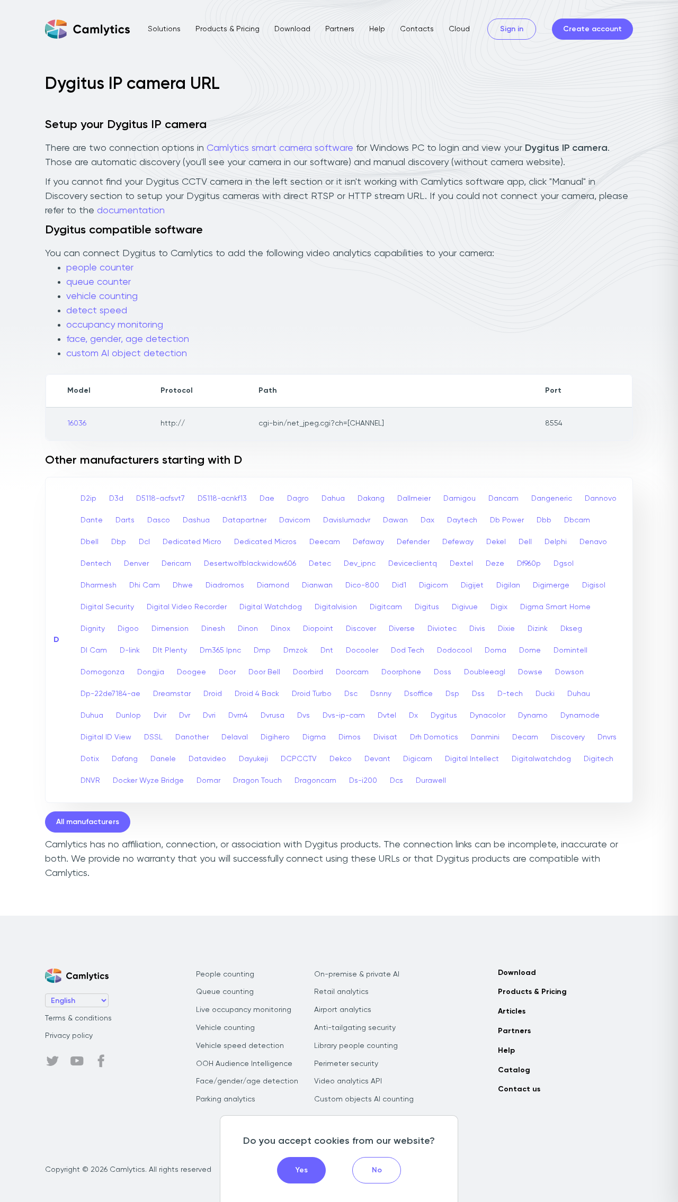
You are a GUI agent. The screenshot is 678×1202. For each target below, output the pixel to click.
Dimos (349, 737)
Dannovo (601, 498)
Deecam (324, 542)
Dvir (160, 715)
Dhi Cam (144, 585)
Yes (302, 1170)
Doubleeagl (484, 672)
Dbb (544, 520)
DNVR (90, 780)
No (377, 1170)
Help (377, 29)
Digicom (433, 585)
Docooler (362, 650)
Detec (320, 563)
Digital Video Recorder (187, 607)
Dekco (340, 759)
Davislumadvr (346, 520)
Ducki (545, 694)
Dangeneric (551, 498)
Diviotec (442, 628)
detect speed (96, 310)
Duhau (578, 694)
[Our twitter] (52, 1061)
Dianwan (317, 585)
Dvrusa (272, 715)
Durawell (431, 780)
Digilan (508, 585)
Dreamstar (172, 694)
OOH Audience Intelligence (244, 1064)
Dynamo (533, 715)
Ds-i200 (363, 780)
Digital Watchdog (270, 607)
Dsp (452, 694)
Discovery (568, 737)
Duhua (92, 715)
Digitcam (386, 607)
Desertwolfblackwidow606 (250, 563)
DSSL (153, 737)
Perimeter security (346, 1064)
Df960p (529, 563)
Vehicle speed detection (240, 1046)
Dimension (170, 628)
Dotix (90, 759)
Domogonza (102, 672)
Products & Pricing (227, 29)
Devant (377, 759)
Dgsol (564, 563)
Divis (477, 628)
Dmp (262, 650)
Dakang (371, 498)
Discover (361, 628)
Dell (525, 542)
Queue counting (225, 992)
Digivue (465, 607)
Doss (442, 672)
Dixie (506, 628)
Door (227, 672)
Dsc (351, 694)
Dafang (125, 759)
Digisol (593, 585)
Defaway (368, 542)
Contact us (519, 1089)
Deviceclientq (412, 563)
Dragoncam (315, 780)
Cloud (459, 29)
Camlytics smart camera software (280, 148)
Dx (413, 715)
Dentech (96, 563)
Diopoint (318, 628)
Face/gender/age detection (247, 1081)
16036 (76, 423)
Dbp (118, 542)
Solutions (164, 29)
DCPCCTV (299, 759)
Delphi (556, 542)
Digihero (275, 737)
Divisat (385, 737)
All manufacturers (87, 822)
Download (292, 29)
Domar (208, 780)
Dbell (90, 542)
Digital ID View (106, 737)
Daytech (462, 520)
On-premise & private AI (356, 974)
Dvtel (387, 715)
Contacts (417, 29)
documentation (131, 210)
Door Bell (264, 672)
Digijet (472, 585)
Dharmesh (99, 585)
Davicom (294, 520)
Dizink (538, 628)
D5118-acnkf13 (222, 498)
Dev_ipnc (360, 563)
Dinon (248, 628)
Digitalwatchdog (541, 759)
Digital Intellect (472, 759)
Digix (498, 607)
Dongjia (150, 672)
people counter (99, 268)
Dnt (326, 650)
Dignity (93, 628)
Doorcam (352, 672)
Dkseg (571, 628)
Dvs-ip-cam (344, 715)
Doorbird (308, 672)
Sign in (511, 29)
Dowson (569, 672)
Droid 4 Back (257, 694)
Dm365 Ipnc (220, 650)
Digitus (427, 607)
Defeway (458, 542)
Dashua (196, 520)
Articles (511, 1011)
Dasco (158, 520)
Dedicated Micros (265, 542)
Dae (267, 498)
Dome (530, 650)
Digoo (128, 628)
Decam (525, 737)
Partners (339, 29)
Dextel (461, 563)
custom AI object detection (126, 353)
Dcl (144, 542)
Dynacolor (487, 715)
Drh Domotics (434, 737)
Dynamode (580, 715)
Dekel (496, 542)
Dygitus (444, 715)
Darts (125, 520)
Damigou (459, 498)
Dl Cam (94, 650)
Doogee (191, 672)
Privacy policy (69, 1036)
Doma (495, 650)
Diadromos (225, 585)
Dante (92, 520)
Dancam (503, 498)
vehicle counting (102, 296)
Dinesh (213, 628)
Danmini (485, 737)
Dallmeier (414, 498)
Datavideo (207, 759)
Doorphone (401, 672)
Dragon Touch (257, 780)
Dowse (530, 672)
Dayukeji (253, 759)
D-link (130, 650)
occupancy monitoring (114, 325)
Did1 (399, 585)
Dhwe (183, 585)
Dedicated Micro (192, 542)
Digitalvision (336, 607)
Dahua (333, 498)
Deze (495, 563)
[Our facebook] (101, 1061)
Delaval (234, 737)
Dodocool (454, 650)
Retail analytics (341, 992)
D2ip (88, 498)
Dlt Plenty (170, 650)
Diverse (402, 628)
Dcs (396, 780)
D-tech (510, 694)
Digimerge (551, 585)
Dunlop (128, 715)
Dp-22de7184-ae (110, 694)
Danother (192, 737)
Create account (592, 29)
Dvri (209, 715)
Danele (163, 759)
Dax (427, 520)
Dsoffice (418, 694)
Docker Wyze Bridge (148, 780)
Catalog (514, 1070)
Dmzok (295, 650)
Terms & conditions (78, 1018)
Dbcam (577, 520)
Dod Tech (407, 650)
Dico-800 (362, 585)
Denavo (593, 542)
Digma (314, 737)
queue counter (98, 282)
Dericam (176, 563)
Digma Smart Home (555, 607)
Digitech (598, 759)
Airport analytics (342, 1010)
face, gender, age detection (127, 339)
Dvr (184, 715)
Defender (413, 542)
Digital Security (107, 607)
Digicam (417, 759)
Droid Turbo (312, 694)
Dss (478, 694)
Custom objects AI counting (364, 1099)
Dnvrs (607, 737)
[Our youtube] (76, 1061)
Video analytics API (348, 1081)
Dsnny (380, 694)
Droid (212, 694)
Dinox (280, 628)
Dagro (298, 498)
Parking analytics (225, 1099)
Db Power (507, 520)
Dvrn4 (238, 715)
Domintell (570, 650)
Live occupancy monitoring (243, 1010)
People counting (225, 974)
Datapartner (244, 520)
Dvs (303, 715)
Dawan (395, 520)
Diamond (273, 585)
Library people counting (356, 1046)
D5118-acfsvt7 (160, 498)
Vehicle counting (225, 1028)
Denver (136, 563)
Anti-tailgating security (355, 1028)
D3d (116, 498)
